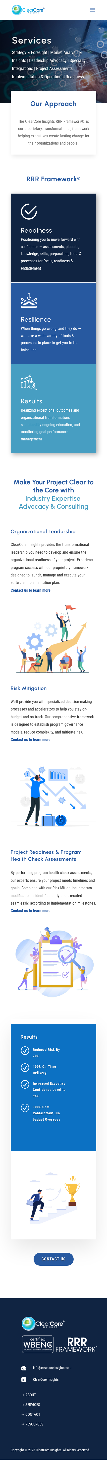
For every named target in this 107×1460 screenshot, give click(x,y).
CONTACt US (54, 1259)
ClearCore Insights (45, 1379)
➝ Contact (30, 1414)
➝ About (28, 1395)
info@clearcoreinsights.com (52, 1368)
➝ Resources (32, 1424)
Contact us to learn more (31, 590)
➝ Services (30, 1404)
